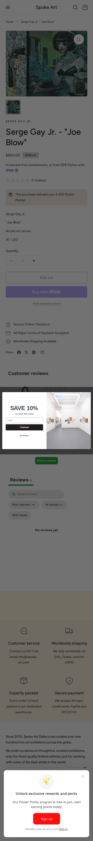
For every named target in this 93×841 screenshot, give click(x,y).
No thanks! (24, 435)
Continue (24, 427)
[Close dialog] (88, 395)
